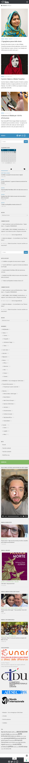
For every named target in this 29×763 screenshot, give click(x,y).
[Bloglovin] (27, 135)
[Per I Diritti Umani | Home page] (6, 2)
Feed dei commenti (6, 451)
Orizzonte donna (7, 410)
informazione (18, 740)
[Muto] (23, 516)
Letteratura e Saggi (8, 342)
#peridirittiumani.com (7, 732)
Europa (5, 373)
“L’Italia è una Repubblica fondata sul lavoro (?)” (11, 204)
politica (10, 746)
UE (4, 748)
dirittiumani (4, 736)
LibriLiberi (6, 407)
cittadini (7, 734)
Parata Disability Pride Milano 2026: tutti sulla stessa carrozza (14, 189)
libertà (22, 742)
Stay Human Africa (8, 417)
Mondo (6, 39)
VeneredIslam (7, 420)
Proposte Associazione (7, 384)
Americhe (6, 366)
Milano (11, 744)
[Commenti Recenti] (17, 169)
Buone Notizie (7, 397)
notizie (19, 744)
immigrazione (11, 740)
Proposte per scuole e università (11, 386)
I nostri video (5, 350)
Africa (5, 363)
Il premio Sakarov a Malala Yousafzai (12, 79)
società (21, 746)
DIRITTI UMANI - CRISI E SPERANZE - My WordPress (13, 229)
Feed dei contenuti (6, 448)
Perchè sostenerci (6, 719)
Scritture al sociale (5, 173)
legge (19, 742)
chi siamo (4, 716)
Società (10, 39)
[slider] (13, 516)
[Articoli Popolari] (11, 169)
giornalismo (12, 738)
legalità (16, 742)
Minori (5, 434)
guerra (6, 740)
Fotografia (6, 339)
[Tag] (24, 169)
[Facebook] (17, 135)
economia (21, 736)
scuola (14, 746)
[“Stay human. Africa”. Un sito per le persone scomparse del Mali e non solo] (14, 628)
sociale (17, 746)
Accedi (4, 444)
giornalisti (18, 738)
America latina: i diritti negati (10, 393)
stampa (25, 746)
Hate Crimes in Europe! (9, 400)
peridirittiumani (4, 746)
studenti (2, 748)
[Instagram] (22, 135)
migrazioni (7, 744)
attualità (3, 734)
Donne (2, 39)
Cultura (4, 333)
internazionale (4, 742)
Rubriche (4, 391)
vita (10, 748)
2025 (14, 162)
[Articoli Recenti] (4, 169)
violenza (7, 748)
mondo (15, 744)
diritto (15, 736)
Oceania (5, 376)
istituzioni (10, 742)
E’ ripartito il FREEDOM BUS (11, 226)
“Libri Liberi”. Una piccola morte (7, 583)
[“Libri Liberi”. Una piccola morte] (14, 566)
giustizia (23, 738)
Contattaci (4, 723)
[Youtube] (25, 135)
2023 (3, 162)
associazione (22, 731)
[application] (14, 493)
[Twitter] (20, 135)
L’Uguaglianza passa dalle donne (11, 41)
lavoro (13, 742)
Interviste (4, 353)
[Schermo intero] (26, 516)
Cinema (5, 335)
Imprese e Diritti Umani (9, 404)
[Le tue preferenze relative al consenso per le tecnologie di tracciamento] (26, 760)
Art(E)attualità (5, 329)
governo (3, 740)
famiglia (2, 738)
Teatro (5, 345)
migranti (3, 744)
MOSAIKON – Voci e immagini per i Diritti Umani (12, 380)
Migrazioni (4, 356)
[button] (14, 493)
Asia (5, 369)
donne (18, 736)
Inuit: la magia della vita (17, 234)
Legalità (5, 431)
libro (25, 742)
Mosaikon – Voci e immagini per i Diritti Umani (12, 712)
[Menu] (27, 2)
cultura (11, 734)
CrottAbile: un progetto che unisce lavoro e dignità (12, 175)
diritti (20, 734)
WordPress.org (5, 455)
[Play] (3, 516)
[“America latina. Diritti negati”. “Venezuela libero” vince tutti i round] (14, 600)
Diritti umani (11, 736)
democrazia (15, 734)
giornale (6, 738)
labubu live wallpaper (7, 238)
